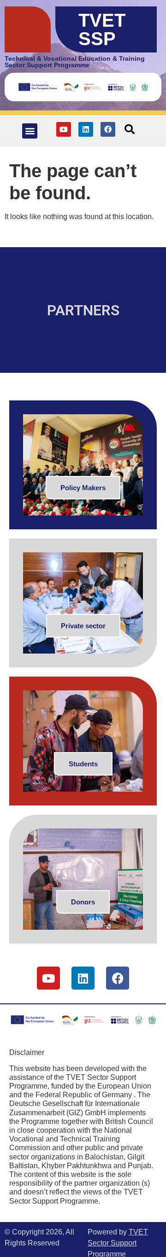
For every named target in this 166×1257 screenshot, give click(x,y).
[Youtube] (63, 129)
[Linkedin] (85, 129)
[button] (29, 131)
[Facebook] (108, 129)
